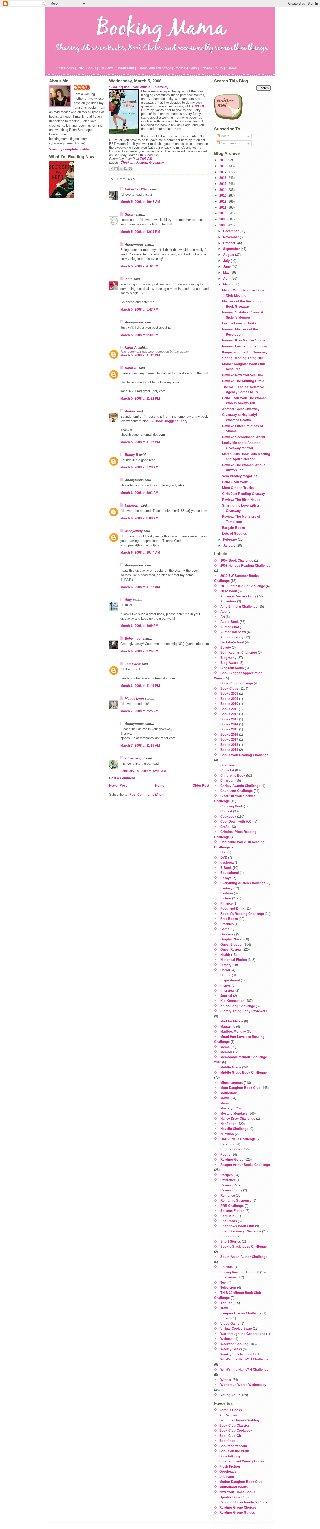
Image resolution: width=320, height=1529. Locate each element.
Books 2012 (229, 714)
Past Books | (66, 68)
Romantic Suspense (236, 1200)
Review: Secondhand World (243, 437)
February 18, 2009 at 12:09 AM (143, 771)
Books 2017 (229, 739)
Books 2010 (229, 704)
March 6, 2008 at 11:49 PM (140, 686)
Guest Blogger (231, 944)
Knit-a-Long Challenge (237, 1006)
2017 (224, 172)
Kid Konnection (232, 1001)
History (226, 965)
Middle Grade (230, 1067)
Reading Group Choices (238, 1507)
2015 (224, 184)
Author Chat (229, 627)
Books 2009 (229, 699)
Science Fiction (232, 1211)
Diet (223, 852)
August (229, 255)
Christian (227, 780)
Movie (225, 1098)
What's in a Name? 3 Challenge (244, 1359)
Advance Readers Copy (238, 596)
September (232, 249)
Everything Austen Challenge (243, 883)
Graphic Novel (231, 939)
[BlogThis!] (116, 168)
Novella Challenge (234, 1129)
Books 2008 (229, 693)
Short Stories (230, 1241)
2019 (224, 160)
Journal (226, 996)
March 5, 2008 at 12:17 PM (140, 232)
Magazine (227, 1026)
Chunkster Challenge (236, 791)
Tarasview (132, 664)
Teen (224, 1282)
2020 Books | (88, 68)
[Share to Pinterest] (130, 168)
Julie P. (84, 87)
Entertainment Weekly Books (242, 1461)
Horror (225, 970)
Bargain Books (233, 528)
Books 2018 (229, 745)
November (231, 237)
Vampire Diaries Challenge (241, 1313)
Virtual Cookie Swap (236, 1328)
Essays (226, 878)
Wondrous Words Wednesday (243, 1385)
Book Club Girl (231, 1436)
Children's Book (232, 775)
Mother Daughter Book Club (241, 1482)
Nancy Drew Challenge (237, 1118)
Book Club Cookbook (236, 1430)
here (178, 129)
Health (225, 955)
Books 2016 (229, 734)
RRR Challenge (232, 1206)
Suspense (228, 1277)
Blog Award (229, 663)
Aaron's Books (231, 1410)
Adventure (228, 601)
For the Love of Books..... (242, 323)
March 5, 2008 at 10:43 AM (140, 202)
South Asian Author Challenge (244, 1257)
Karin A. (131, 348)
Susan (130, 214)
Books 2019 (229, 750)
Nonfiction (228, 1124)
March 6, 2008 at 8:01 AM (139, 493)
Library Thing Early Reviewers (243, 1011)
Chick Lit (127, 162)
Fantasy (226, 888)
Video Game (230, 1323)
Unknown (132, 505)
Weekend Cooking (234, 1344)
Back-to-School (232, 642)
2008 (224, 225)
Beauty (225, 647)
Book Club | (127, 68)
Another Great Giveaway (241, 409)
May (226, 272)
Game (225, 929)
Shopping (228, 1236)
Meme (225, 1047)
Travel (225, 1308)
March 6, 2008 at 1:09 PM (139, 626)
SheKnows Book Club (237, 1226)
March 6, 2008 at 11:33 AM (140, 587)
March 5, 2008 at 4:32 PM (139, 266)
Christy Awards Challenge (240, 786)
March (228, 284)
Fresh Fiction (230, 1466)
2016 (224, 178)
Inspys (225, 985)
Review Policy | (213, 68)
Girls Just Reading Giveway (243, 494)
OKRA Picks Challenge (238, 1139)
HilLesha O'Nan (137, 189)
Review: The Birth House (241, 500)
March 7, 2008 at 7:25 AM (139, 711)
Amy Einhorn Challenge (239, 606)
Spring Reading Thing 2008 (243, 358)
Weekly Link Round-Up (238, 1354)
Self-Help (227, 1216)
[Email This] (111, 168)
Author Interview (233, 632)
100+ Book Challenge (236, 560)
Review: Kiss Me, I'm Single (243, 340)
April (227, 278)
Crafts (225, 827)
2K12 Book (228, 591)
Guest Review (231, 949)
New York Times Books (237, 1492)
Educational (229, 873)
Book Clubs (229, 688)
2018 (224, 166)
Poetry (225, 1154)
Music (225, 1103)
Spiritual (227, 1267)
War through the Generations (242, 1334)
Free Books (229, 919)
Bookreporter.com (233, 1446)
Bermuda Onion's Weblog (239, 1420)
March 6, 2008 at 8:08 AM (139, 518)
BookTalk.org (230, 1456)
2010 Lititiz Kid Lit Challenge (242, 586)
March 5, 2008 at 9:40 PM (139, 335)
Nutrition (227, 1134)
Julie (128, 279)
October (229, 243)
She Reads (228, 1221)
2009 (224, 219)
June (227, 266)
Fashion (226, 893)
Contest (226, 811)
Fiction (141, 162)
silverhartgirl (135, 758)
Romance (227, 1195)
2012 (224, 201)
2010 (224, 213)
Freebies (227, 924)
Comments (228, 143)
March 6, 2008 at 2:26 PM (139, 651)
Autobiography (232, 637)
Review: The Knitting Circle (243, 381)
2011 (224, 207)
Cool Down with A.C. (236, 821)
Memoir (226, 1052)
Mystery (226, 1108)
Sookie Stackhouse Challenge (243, 1246)
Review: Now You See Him (242, 375)
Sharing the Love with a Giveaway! (139, 87)
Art (222, 617)
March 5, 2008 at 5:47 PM (139, 309)
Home (232, 68)
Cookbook (228, 816)
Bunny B (131, 455)
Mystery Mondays (234, 1113)
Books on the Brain (234, 1451)
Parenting (228, 1144)
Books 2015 (229, 729)
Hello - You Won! (235, 482)
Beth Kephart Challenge (238, 652)
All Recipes (228, 1415)
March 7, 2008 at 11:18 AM (140, 745)
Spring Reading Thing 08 (239, 1272)
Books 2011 (229, 709)
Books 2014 (229, 724)
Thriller (226, 1303)
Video (225, 1318)
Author (130, 411)
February (230, 539)
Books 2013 (229, 719)
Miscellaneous (231, 1083)
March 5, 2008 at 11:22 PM (140, 398)
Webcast (227, 1339)
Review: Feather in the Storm (244, 346)
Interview (227, 990)
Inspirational (230, 980)
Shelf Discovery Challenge (240, 1231)
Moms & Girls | (187, 68)
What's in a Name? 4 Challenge (244, 1369)
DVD (223, 857)
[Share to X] (121, 168)
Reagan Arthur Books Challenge (245, 1165)
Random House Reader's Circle (244, 1502)
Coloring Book (231, 806)
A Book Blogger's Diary (170, 421)
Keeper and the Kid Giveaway (245, 352)
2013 (224, 195)
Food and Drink (232, 908)
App (223, 611)
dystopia (227, 862)
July (227, 261)
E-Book (226, 868)
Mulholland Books (234, 1487)
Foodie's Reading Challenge (242, 914)
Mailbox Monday (233, 1031)
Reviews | (108, 68)
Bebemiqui (133, 638)
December (231, 231)
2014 (224, 190)
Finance (226, 903)
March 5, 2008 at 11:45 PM (140, 442)
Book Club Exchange (236, 683)
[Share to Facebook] (125, 168)
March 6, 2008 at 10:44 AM (140, 552)
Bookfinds (227, 1441)
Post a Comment (122, 778)
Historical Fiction (233, 960)
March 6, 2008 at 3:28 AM (139, 467)
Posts (225, 136)
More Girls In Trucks (238, 488)
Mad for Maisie (231, 1021)
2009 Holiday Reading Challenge (245, 565)
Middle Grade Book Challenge (243, 1072)
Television (228, 1287)
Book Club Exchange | (156, 68)
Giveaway (156, 162)
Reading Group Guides (237, 1512)
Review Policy (231, 1190)
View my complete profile (69, 149)
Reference (228, 1180)
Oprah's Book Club (234, 1497)
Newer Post (118, 785)
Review (226, 1185)
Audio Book (229, 622)
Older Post (201, 785)
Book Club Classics (235, 1425)
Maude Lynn (134, 698)
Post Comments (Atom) (148, 794)
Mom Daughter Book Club (240, 1088)
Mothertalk (228, 1093)
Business (227, 765)
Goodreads (228, 1471)
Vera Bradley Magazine (240, 476)
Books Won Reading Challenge (244, 755)
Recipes (226, 1175)
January (229, 545)
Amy (128, 600)
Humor (225, 975)
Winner (226, 1380)
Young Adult (230, 1395)
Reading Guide (232, 1159)
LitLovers (227, 1477)
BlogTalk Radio (232, 668)
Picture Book (230, 1149)
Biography (228, 658)
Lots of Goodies (234, 533)
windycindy (134, 531)
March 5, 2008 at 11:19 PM (140, 355)
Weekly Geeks (231, 1349)
